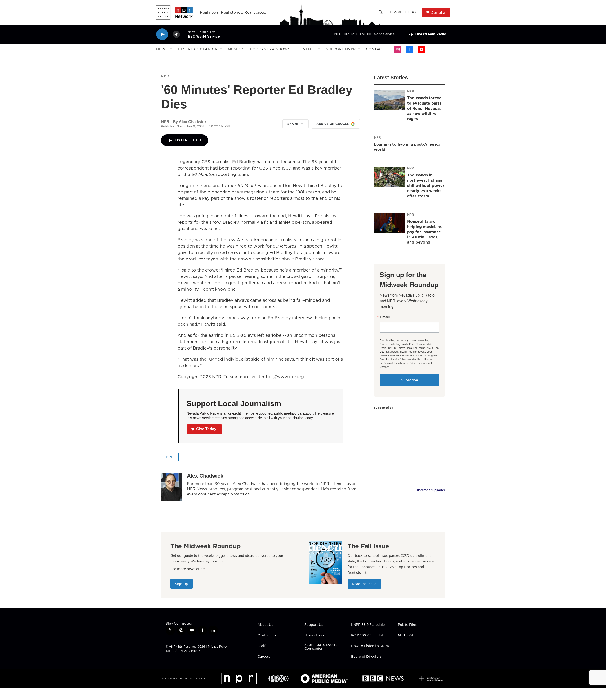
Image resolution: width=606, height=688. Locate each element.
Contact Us (267, 635)
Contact (375, 49)
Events (308, 49)
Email (385, 317)
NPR (165, 76)
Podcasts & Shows (270, 49)
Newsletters (402, 12)
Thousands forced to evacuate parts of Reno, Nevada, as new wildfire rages (424, 108)
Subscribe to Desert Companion (320, 647)
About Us (265, 625)
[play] (162, 34)
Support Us (313, 625)
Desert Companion (198, 49)
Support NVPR (341, 49)
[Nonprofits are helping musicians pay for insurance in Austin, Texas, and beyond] (389, 223)
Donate (437, 12)
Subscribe (409, 380)
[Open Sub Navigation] (171, 49)
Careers (264, 657)
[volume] (176, 34)
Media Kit (405, 635)
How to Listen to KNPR (370, 646)
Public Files (407, 625)
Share (292, 124)
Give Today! (207, 429)
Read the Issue (364, 584)
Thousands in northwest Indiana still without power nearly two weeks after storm (425, 185)
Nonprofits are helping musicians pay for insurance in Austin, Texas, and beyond (424, 232)
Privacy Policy (218, 646)
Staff (261, 646)
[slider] (184, 34)
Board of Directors (366, 657)
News (162, 49)
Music (234, 49)
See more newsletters (187, 568)
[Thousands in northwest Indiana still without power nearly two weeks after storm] (389, 177)
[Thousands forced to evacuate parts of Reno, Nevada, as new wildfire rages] (389, 100)
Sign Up (181, 584)
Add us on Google (332, 124)
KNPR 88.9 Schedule (368, 625)
